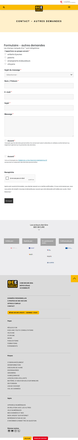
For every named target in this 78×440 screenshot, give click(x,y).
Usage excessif (14, 386)
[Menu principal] (69, 7)
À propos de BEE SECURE (17, 301)
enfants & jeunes (15, 54)
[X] (18, 430)
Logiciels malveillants (17, 378)
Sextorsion (12, 383)
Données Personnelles (17, 298)
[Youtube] (12, 430)
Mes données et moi (16, 413)
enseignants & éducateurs (19, 61)
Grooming (12, 373)
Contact (11, 306)
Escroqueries (13, 370)
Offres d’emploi (14, 303)
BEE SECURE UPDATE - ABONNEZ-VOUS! (24, 312)
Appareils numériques (17, 405)
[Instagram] (15, 430)
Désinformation (14, 365)
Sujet (7, 103)
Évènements (13, 346)
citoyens (11, 64)
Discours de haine (15, 367)
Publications (13, 341)
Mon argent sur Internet (18, 415)
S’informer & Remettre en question (22, 421)
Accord (11, 141)
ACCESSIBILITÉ (25, 288)
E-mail (8, 92)
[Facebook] (9, 430)
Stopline (11, 335)
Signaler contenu (40, 438)
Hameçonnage (14, 375)
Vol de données (14, 388)
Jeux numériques (14, 410)
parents (11, 57)
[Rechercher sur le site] (4, 7)
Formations (12, 343)
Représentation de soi (17, 418)
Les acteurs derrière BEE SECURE (39, 225)
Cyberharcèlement (16, 362)
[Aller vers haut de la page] (74, 278)
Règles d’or (12, 327)
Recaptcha (9, 172)
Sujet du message (12, 70)
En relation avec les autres (19, 407)
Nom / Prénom (11, 81)
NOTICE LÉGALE (25, 285)
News (10, 338)
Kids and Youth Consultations (20, 330)
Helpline (27, 438)
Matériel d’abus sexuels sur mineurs (23, 381)
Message (8, 114)
